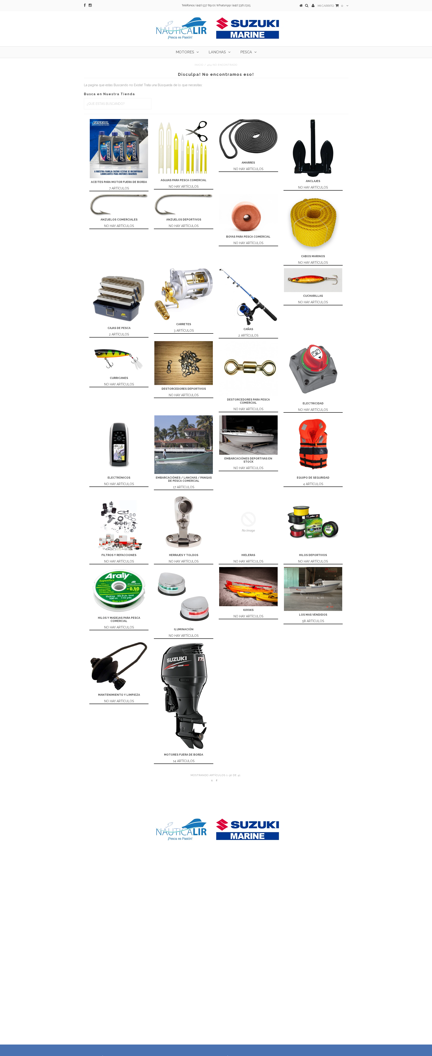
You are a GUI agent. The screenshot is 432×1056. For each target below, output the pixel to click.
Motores (185, 52)
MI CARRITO (330, 5)
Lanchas (217, 52)
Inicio (199, 64)
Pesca (246, 52)
